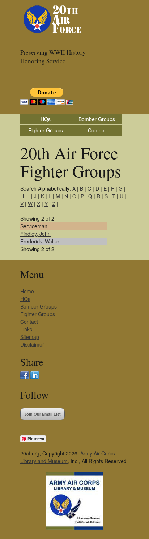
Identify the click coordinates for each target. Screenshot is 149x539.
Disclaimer (32, 344)
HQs (46, 119)
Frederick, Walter (39, 241)
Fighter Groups (45, 130)
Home (27, 291)
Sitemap (29, 336)
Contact (97, 130)
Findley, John (35, 233)
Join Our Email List (42, 414)
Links (26, 329)
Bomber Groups (96, 119)
